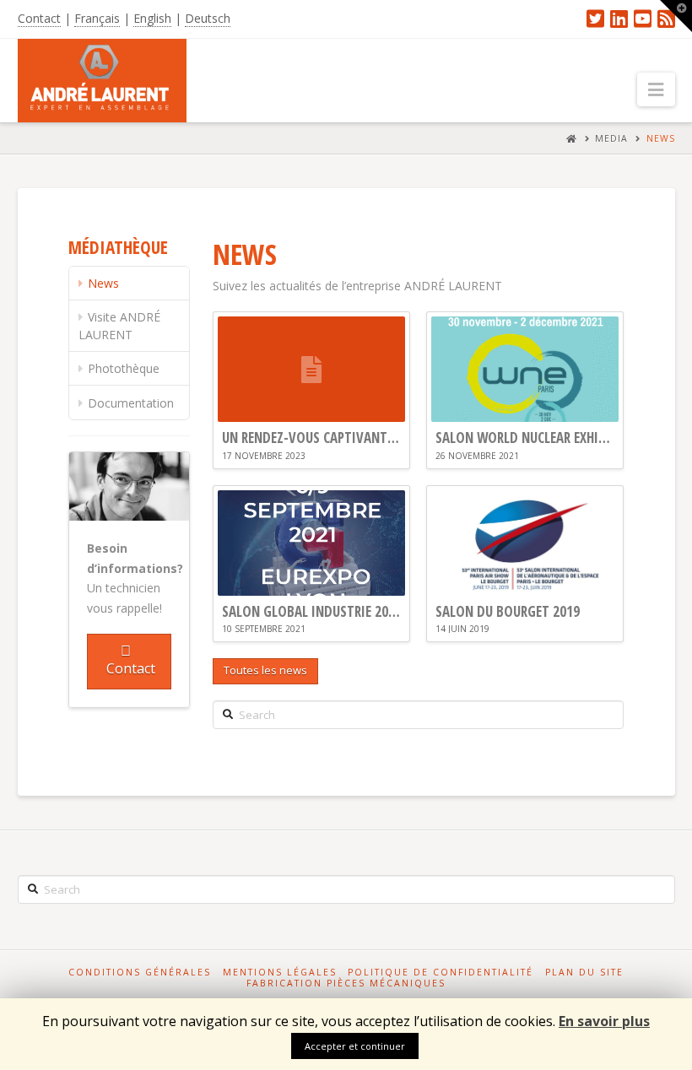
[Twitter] (595, 18)
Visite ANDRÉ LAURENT (119, 326)
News (660, 138)
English (152, 18)
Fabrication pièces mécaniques (346, 983)
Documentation (131, 403)
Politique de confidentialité (440, 972)
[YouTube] (642, 18)
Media (611, 138)
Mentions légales (280, 972)
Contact (39, 18)
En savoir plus (604, 1021)
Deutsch (207, 18)
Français (97, 18)
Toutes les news (265, 670)
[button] (655, 89)
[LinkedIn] (619, 18)
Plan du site (584, 972)
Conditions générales (139, 972)
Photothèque (123, 368)
